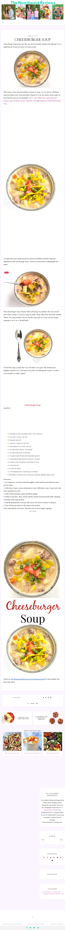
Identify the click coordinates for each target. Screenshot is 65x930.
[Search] (61, 839)
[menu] (3, 22)
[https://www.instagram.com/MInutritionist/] (43, 857)
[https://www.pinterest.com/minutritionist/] (47, 857)
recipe (32, 703)
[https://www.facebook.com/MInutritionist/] (50, 857)
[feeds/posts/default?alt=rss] (60, 857)
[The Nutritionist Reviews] (32, 19)
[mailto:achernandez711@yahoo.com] (52, 860)
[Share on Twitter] (45, 697)
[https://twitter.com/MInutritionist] (57, 857)
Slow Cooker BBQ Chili (37, 98)
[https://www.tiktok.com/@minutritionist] (54, 857)
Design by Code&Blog (56, 924)
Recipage (34, 511)
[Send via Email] (50, 697)
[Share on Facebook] (43, 697)
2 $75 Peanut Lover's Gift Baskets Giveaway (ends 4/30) (53, 893)
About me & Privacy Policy (36, 924)
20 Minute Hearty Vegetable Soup (24, 101)
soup (37, 703)
